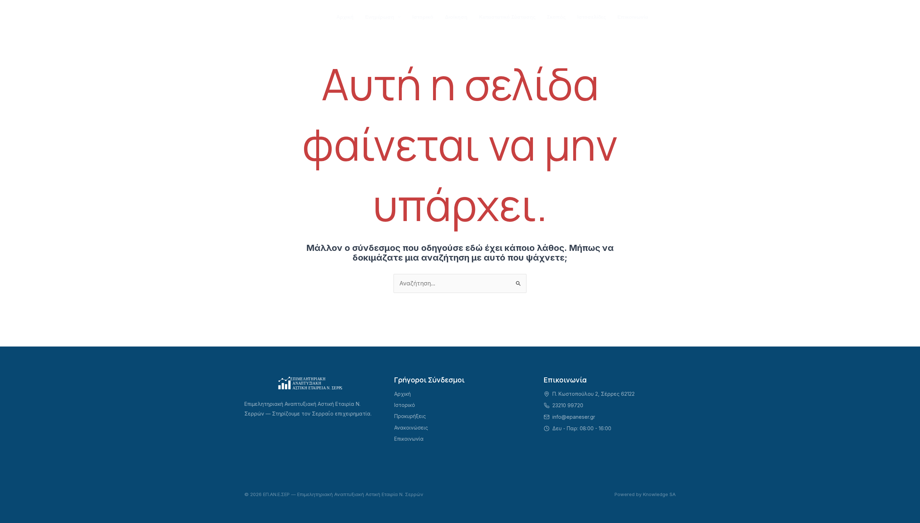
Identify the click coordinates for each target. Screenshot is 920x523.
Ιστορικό (422, 17)
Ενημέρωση (379, 17)
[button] (397, 16)
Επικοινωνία (632, 17)
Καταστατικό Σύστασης (507, 17)
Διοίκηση (456, 17)
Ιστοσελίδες (591, 17)
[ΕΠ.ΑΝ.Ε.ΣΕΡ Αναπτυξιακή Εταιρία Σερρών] (278, 16)
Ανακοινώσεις (411, 428)
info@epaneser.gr (573, 417)
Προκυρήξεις (410, 416)
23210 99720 (567, 405)
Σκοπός (556, 17)
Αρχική (345, 17)
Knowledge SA (659, 494)
